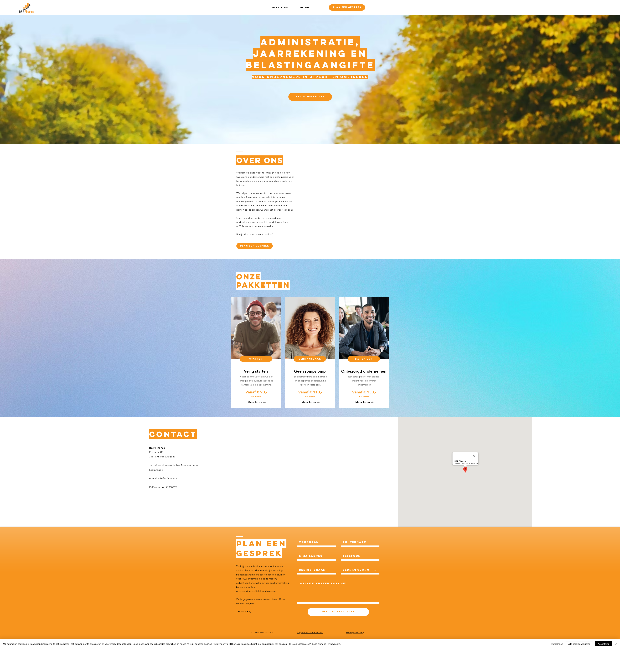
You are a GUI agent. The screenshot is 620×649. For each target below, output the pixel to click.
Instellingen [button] (557, 643)
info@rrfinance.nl (168, 478)
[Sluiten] (616, 643)
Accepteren (604, 643)
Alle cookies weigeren (579, 643)
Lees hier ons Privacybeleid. (326, 643)
